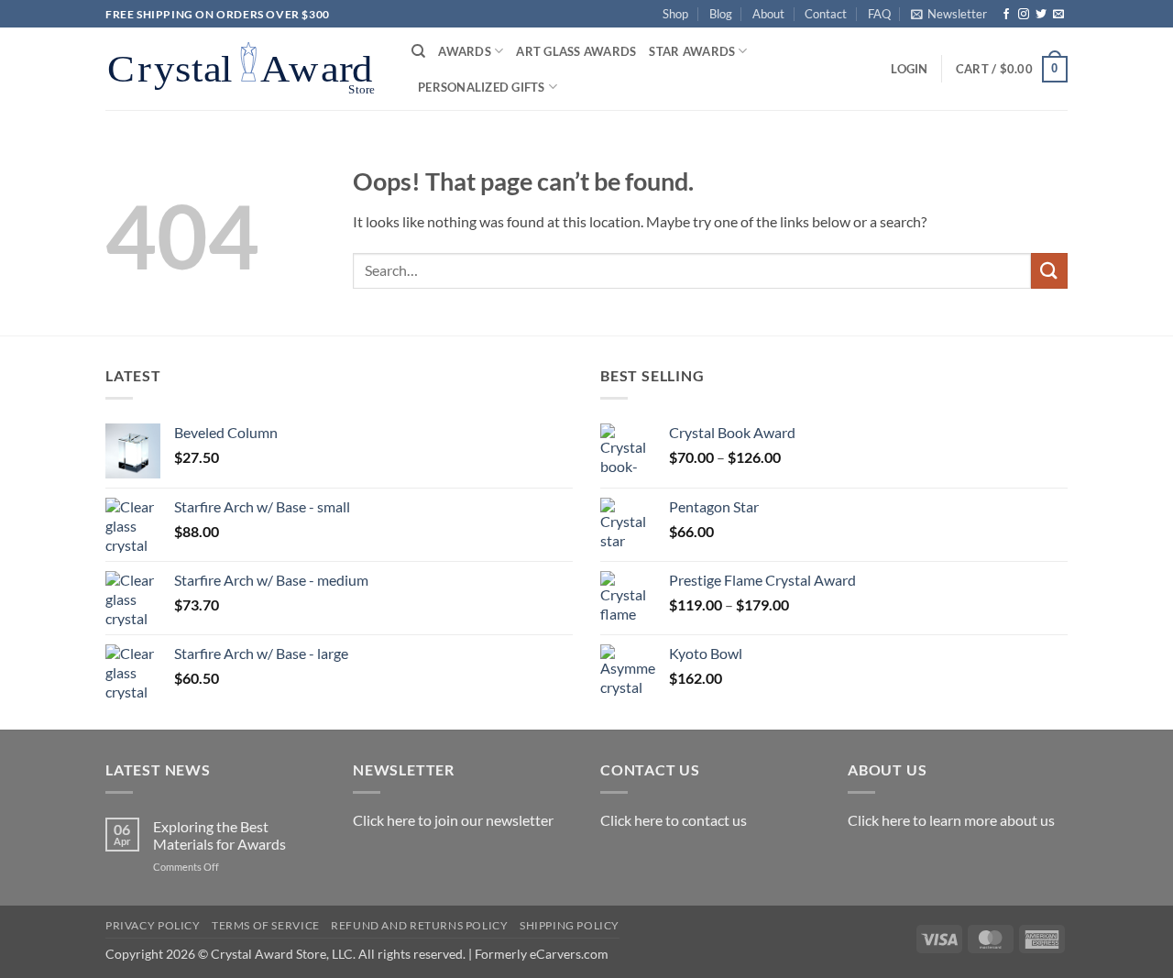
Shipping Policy (569, 925)
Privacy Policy (153, 925)
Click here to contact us (673, 820)
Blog (720, 13)
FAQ (879, 13)
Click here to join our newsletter (453, 820)
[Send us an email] (1058, 14)
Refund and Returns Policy (419, 925)
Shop (675, 13)
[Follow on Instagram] (1023, 14)
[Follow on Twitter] (1041, 14)
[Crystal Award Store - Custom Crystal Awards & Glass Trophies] (244, 68)
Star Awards (692, 51)
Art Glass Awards (576, 51)
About (768, 13)
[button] (949, 13)
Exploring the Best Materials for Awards (219, 835)
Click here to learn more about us (951, 820)
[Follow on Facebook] (1006, 14)
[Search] (418, 51)
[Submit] (1049, 271)
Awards (464, 51)
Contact (826, 13)
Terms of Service (266, 925)
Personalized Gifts (481, 87)
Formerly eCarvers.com (541, 954)
